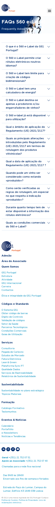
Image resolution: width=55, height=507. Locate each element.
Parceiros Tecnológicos (15, 327)
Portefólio (7, 429)
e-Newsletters (10, 433)
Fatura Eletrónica (11, 359)
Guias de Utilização (12, 334)
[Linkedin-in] (4, 449)
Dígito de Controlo (12, 317)
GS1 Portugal (9, 272)
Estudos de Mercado (13, 355)
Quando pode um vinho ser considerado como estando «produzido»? (23, 176)
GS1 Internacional (11, 283)
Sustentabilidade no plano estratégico (23, 390)
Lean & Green (9, 362)
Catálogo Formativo (13, 408)
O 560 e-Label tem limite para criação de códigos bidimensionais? (25, 77)
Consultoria (8, 348)
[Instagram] (8, 449)
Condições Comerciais (14, 331)
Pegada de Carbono (13, 352)
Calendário (8, 426)
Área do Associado (14, 261)
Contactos (7, 290)
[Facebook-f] (13, 449)
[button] (49, 10)
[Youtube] (18, 449)
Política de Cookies (10, 500)
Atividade (7, 279)
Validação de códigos (13, 320)
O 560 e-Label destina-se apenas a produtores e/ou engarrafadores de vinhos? (23, 104)
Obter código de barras (15, 313)
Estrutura (7, 276)
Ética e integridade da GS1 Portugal (21, 295)
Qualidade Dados (11, 369)
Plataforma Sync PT (13, 366)
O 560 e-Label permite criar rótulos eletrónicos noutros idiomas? (23, 62)
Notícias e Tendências (14, 436)
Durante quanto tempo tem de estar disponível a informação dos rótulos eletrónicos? (27, 211)
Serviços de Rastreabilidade (17, 373)
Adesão (6, 255)
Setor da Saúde (10, 324)
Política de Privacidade (28, 500)
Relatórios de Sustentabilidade (19, 376)
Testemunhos (9, 411)
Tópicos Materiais (11, 394)
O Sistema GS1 (10, 310)
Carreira (6, 286)
